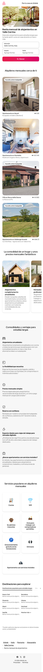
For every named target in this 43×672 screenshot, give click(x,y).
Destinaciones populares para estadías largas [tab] (17, 588)
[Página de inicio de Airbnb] (3, 3)
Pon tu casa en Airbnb (30, 3)
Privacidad (16, 662)
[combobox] (21, 46)
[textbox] (11, 53)
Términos (25, 662)
